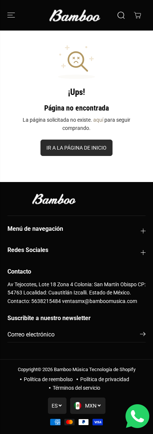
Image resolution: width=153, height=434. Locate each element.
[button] (11, 15)
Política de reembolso (48, 379)
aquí (98, 120)
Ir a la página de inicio (76, 148)
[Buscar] (121, 15)
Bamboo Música (71, 369)
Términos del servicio (76, 388)
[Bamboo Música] (75, 15)
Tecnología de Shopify (112, 369)
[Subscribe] (143, 335)
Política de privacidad (104, 379)
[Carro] (137, 15)
